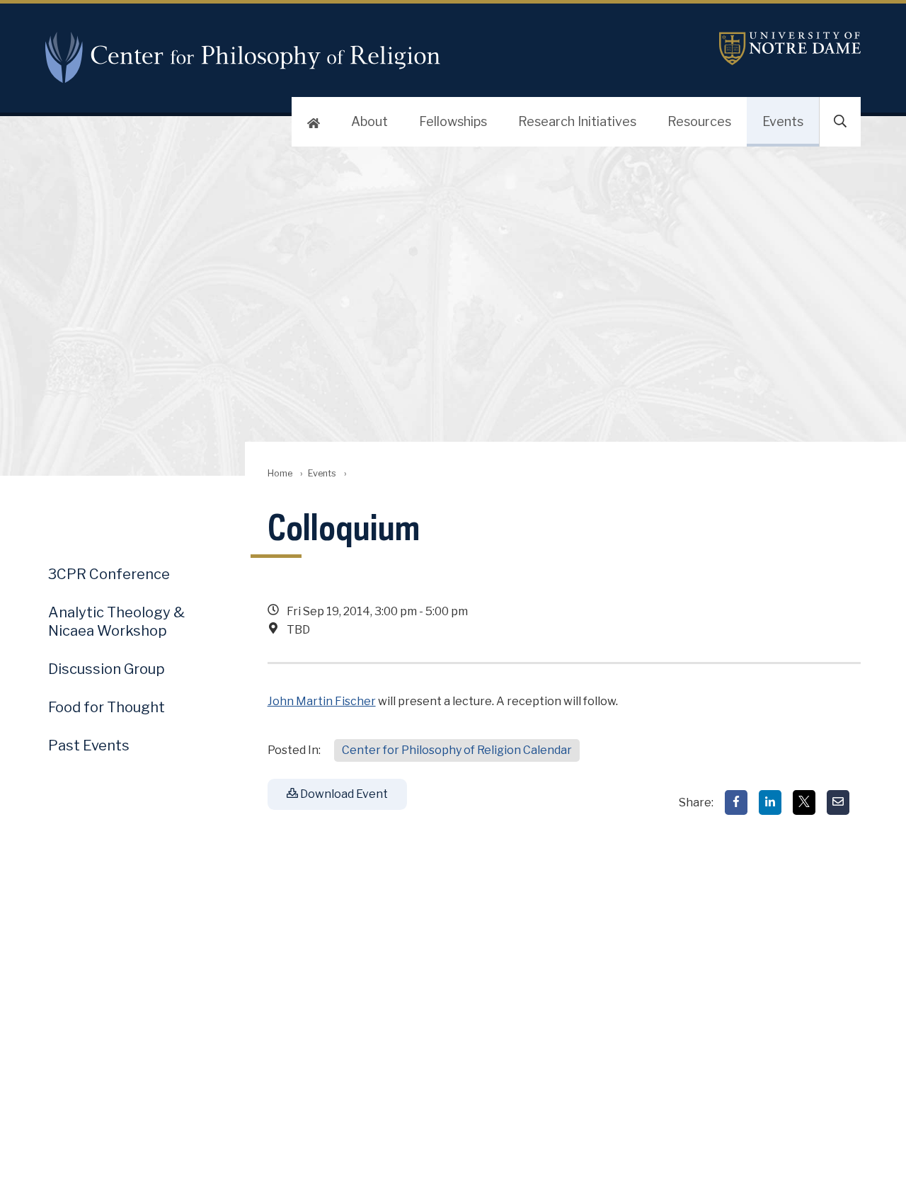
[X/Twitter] (804, 802)
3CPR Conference (109, 574)
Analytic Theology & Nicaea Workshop (116, 621)
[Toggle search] (840, 122)
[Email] (838, 802)
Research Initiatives (577, 121)
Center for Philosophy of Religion (249, 57)
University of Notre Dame (790, 48)
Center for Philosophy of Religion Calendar (457, 750)
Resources (699, 121)
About (369, 121)
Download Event (343, 794)
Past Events (89, 745)
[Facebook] (736, 802)
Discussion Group (106, 669)
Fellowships (453, 121)
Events (782, 121)
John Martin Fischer (322, 701)
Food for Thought (106, 707)
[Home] (314, 122)
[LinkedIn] (770, 802)
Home (280, 473)
